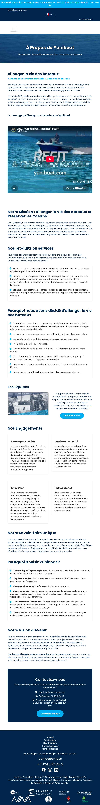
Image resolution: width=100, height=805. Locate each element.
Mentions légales (50, 748)
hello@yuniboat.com (17, 10)
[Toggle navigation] (13, 29)
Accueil (50, 737)
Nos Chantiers (50, 743)
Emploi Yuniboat (72, 415)
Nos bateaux (50, 740)
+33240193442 (85, 19)
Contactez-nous (50, 713)
